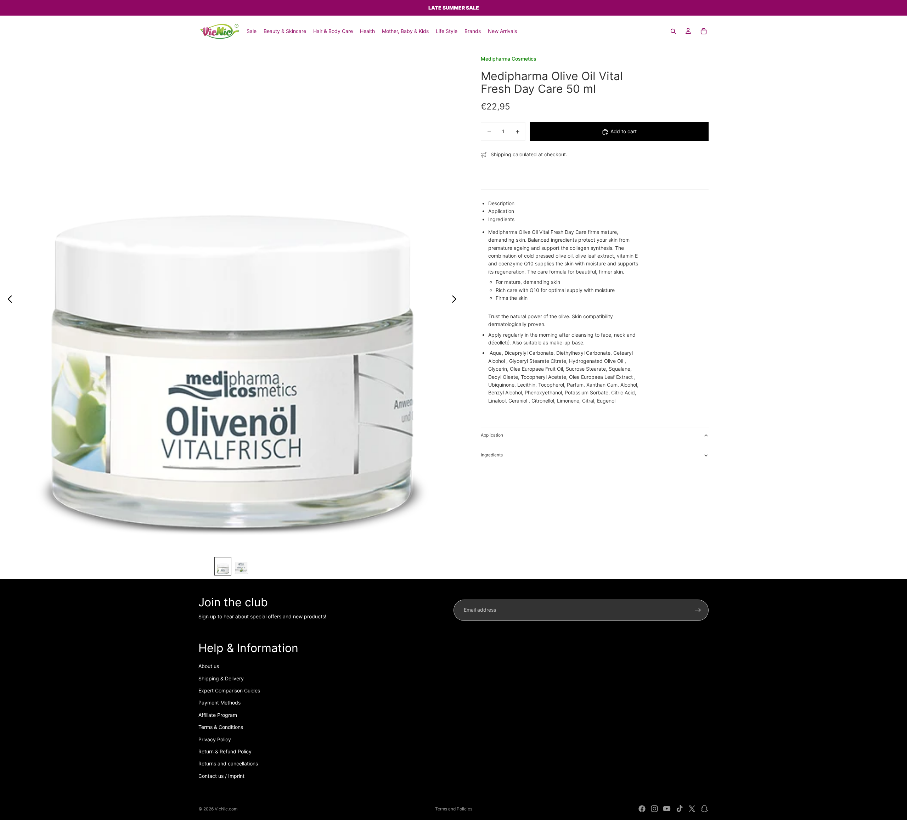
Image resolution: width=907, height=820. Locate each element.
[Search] (673, 31)
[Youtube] (667, 808)
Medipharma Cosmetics (508, 59)
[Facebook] (642, 808)
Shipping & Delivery (221, 678)
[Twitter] (692, 808)
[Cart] (703, 31)
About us (208, 666)
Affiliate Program (217, 715)
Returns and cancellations (228, 763)
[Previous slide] (8, 300)
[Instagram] (654, 808)
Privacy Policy (214, 739)
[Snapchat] (704, 808)
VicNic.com (226, 808)
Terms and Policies (453, 808)
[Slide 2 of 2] (241, 566)
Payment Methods (219, 703)
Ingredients (492, 454)
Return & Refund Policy (225, 751)
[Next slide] (456, 300)
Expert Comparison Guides (229, 690)
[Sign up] (698, 610)
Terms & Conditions (220, 727)
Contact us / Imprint (221, 776)
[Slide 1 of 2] (223, 566)
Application (492, 435)
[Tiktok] (679, 808)
